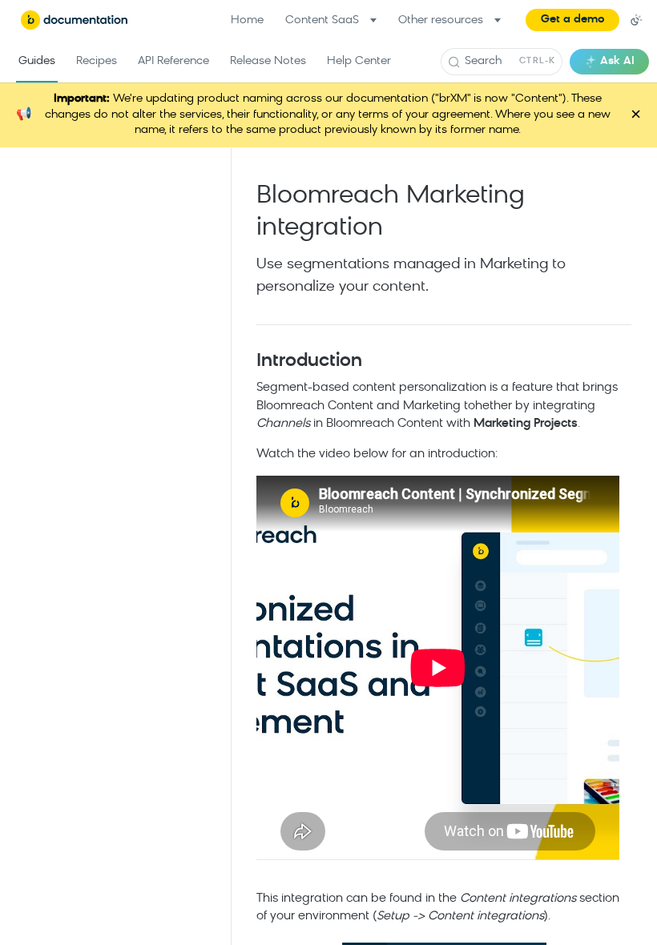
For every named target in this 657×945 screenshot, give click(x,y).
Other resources (440, 20)
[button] (572, 20)
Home (247, 20)
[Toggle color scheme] (636, 20)
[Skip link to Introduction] (245, 362)
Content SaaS (322, 20)
